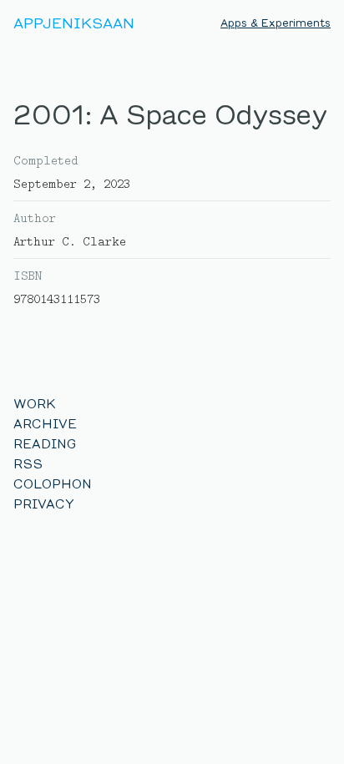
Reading (45, 444)
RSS (28, 464)
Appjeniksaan (73, 23)
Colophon (52, 484)
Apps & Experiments (275, 23)
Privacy (43, 504)
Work (34, 404)
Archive (45, 424)
